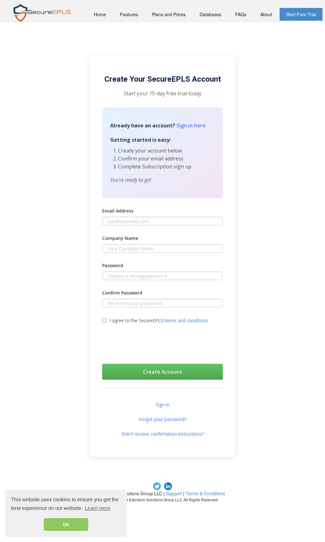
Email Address (117, 211)
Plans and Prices (169, 14)
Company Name (120, 238)
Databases (210, 14)
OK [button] (66, 524)
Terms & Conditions (205, 493)
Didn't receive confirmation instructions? (162, 434)
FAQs (240, 14)
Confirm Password (122, 293)
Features (129, 14)
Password (112, 265)
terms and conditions (186, 320)
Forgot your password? (162, 419)
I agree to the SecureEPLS (158, 320)
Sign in (162, 405)
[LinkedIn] (168, 486)
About (266, 14)
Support (174, 493)
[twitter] (157, 486)
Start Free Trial (301, 14)
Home (100, 14)
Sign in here (191, 125)
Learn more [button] (97, 508)
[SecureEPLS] (41, 13)
